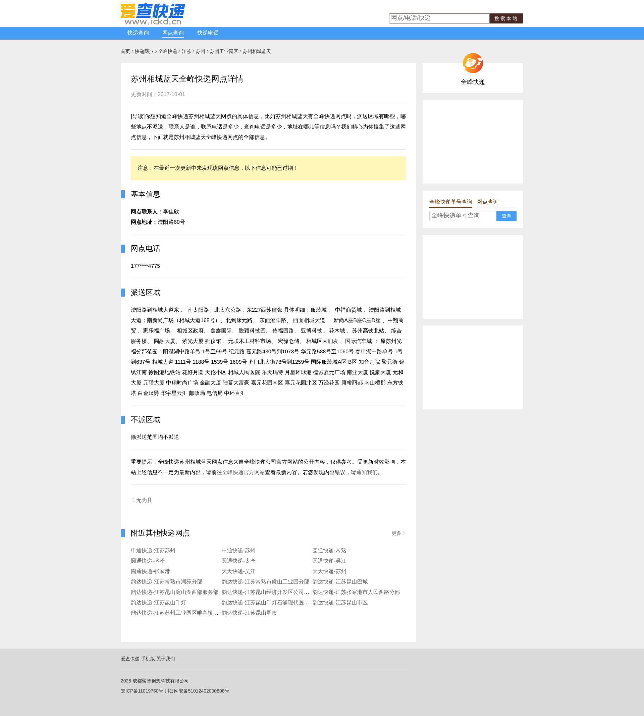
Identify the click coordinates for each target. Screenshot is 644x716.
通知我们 (367, 472)
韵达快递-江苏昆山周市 (249, 613)
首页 (125, 51)
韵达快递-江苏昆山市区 (340, 603)
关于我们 (165, 658)
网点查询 (173, 33)
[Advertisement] (473, 142)
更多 (399, 533)
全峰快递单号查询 (450, 202)
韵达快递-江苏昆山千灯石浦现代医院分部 (271, 603)
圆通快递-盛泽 (148, 561)
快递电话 (208, 33)
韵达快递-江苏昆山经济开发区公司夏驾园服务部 (279, 592)
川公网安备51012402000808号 (196, 691)
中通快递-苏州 (239, 551)
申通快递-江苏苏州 (153, 551)
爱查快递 (130, 658)
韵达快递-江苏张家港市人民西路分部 (356, 592)
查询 (506, 215)
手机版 (148, 658)
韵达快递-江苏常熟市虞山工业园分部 (265, 582)
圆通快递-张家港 (150, 571)
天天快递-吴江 (239, 571)
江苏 (186, 51)
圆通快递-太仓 (239, 561)
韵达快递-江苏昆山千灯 (158, 603)
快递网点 (144, 51)
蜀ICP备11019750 (140, 691)
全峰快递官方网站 (243, 472)
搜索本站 (506, 18)
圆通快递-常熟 (329, 551)
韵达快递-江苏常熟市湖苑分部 (166, 582)
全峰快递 (167, 51)
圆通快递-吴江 (329, 561)
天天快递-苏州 (329, 571)
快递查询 (138, 33)
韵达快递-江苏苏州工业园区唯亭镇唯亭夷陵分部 (188, 613)
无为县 (141, 500)
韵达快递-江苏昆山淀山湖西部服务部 (174, 592)
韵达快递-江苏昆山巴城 (340, 582)
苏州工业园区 (224, 51)
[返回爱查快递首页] (153, 22)
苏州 (200, 51)
